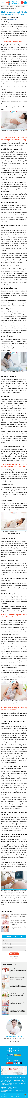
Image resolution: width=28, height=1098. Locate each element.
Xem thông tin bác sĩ (14, 1041)
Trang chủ (3, 6)
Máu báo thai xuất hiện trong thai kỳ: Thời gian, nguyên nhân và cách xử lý (18, 922)
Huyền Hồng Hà (12, 19)
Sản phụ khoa (10, 6)
